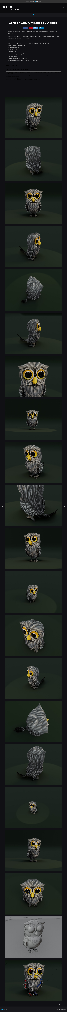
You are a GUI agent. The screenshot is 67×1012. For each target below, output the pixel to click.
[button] (61, 1004)
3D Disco (7, 7)
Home (52, 9)
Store (63, 9)
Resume (58, 9)
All (33, 14)
